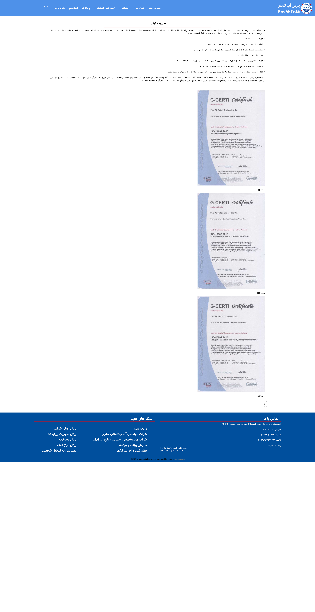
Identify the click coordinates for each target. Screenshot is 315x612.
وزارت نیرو (140, 428)
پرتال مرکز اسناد (66, 445)
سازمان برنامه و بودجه (133, 445)
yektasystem (180, 459)
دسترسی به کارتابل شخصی (59, 450)
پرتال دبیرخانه (67, 439)
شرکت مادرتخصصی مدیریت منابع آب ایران (120, 439)
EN (44, 7)
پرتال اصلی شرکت (65, 428)
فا (47, 7)
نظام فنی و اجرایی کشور (132, 450)
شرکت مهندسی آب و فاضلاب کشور (124, 434)
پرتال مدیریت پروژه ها (62, 434)
